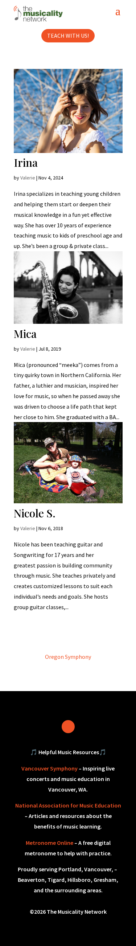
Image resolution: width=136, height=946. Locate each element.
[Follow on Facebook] (68, 726)
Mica (25, 333)
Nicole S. (34, 513)
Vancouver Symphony (49, 768)
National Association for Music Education (68, 805)
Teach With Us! (68, 35)
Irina (26, 162)
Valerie (27, 177)
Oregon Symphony (68, 656)
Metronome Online (49, 842)
